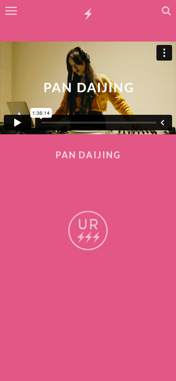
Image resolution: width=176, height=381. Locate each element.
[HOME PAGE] (88, 14)
